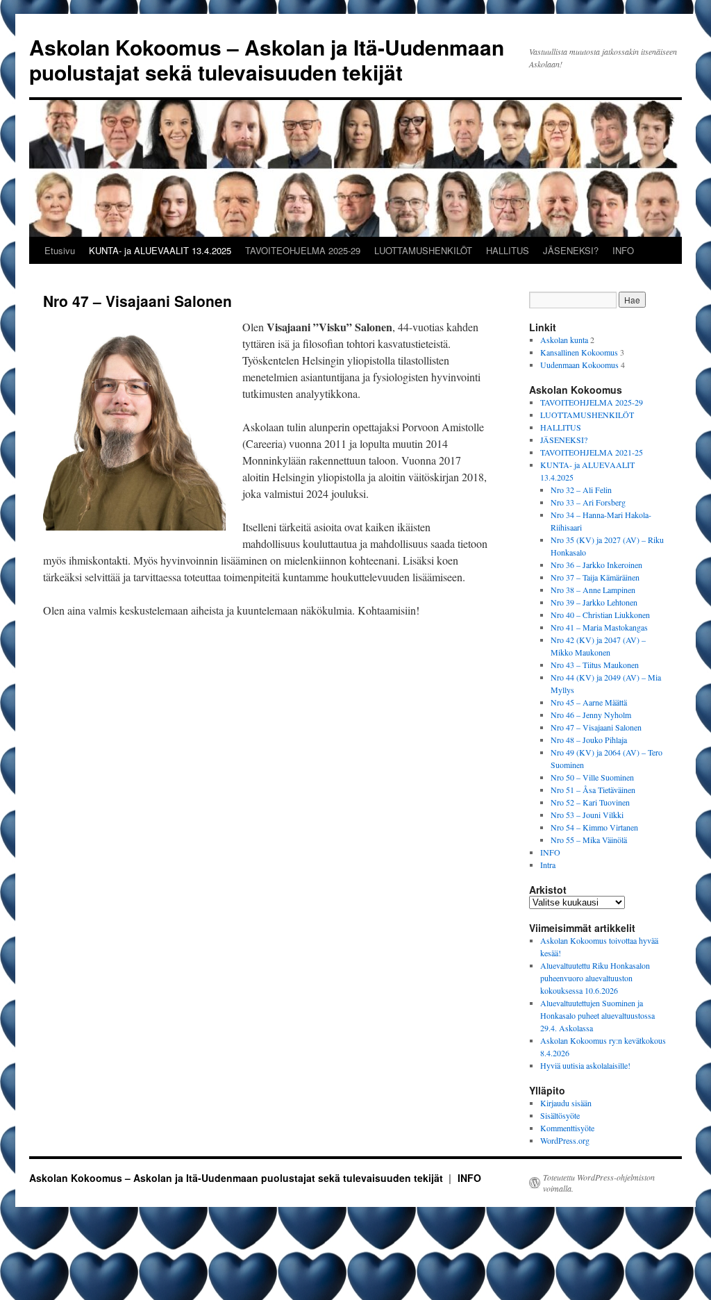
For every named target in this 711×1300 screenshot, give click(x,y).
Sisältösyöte (560, 1115)
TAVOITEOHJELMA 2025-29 (302, 250)
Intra (547, 864)
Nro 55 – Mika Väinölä (589, 839)
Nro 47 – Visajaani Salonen (596, 727)
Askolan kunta (564, 339)
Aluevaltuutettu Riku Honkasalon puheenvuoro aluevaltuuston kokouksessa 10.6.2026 (595, 978)
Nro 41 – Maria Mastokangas (599, 627)
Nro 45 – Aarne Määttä (589, 702)
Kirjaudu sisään (566, 1102)
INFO (623, 250)
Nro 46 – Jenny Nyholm (591, 714)
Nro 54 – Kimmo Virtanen (594, 827)
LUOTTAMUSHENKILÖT (423, 250)
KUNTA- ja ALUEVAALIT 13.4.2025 (160, 250)
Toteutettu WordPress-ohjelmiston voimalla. (599, 1183)
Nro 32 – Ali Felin (581, 489)
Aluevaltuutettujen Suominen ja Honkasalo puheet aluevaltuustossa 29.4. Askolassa (597, 1015)
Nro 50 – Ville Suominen (592, 777)
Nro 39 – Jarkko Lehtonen (594, 602)
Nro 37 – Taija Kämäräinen (595, 577)
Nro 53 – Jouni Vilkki (587, 814)
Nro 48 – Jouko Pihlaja (589, 739)
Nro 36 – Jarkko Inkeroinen (596, 564)
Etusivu (59, 250)
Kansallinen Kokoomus (579, 352)
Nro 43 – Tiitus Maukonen (595, 664)
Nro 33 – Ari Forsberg (588, 502)
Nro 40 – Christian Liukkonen (600, 614)
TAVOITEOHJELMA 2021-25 (591, 452)
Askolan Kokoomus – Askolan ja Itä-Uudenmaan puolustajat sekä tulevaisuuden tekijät (266, 59)
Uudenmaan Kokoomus (579, 364)
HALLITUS (507, 250)
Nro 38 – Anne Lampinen (593, 589)
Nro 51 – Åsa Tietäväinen (593, 789)
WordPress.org (564, 1140)
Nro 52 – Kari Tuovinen (590, 802)
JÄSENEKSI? (571, 250)
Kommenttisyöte (567, 1127)
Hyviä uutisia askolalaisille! (585, 1065)
